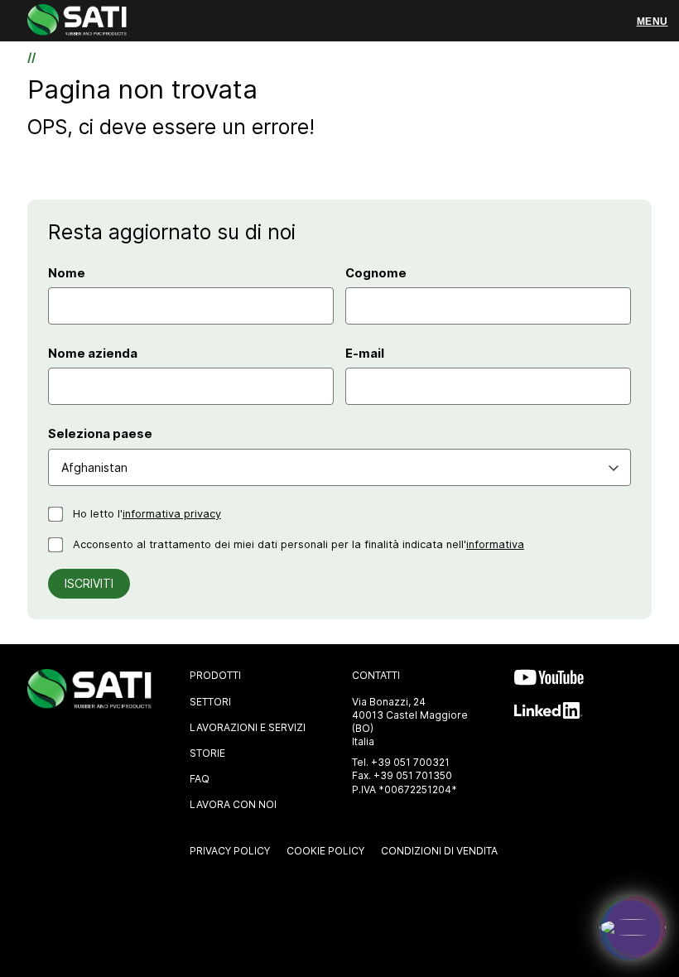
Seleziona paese (100, 433)
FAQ (199, 778)
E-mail (364, 353)
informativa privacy (172, 514)
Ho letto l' (147, 514)
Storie (207, 753)
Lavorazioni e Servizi (248, 727)
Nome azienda (92, 353)
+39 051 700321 (410, 762)
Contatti (376, 675)
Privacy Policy (230, 851)
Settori (210, 701)
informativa (495, 544)
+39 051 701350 (412, 775)
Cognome (376, 273)
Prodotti (215, 675)
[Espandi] (633, 927)
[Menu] (652, 21)
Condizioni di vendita (439, 851)
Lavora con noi (233, 804)
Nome (66, 273)
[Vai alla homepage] (77, 22)
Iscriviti (89, 583)
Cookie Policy (325, 851)
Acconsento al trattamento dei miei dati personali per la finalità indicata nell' (298, 544)
